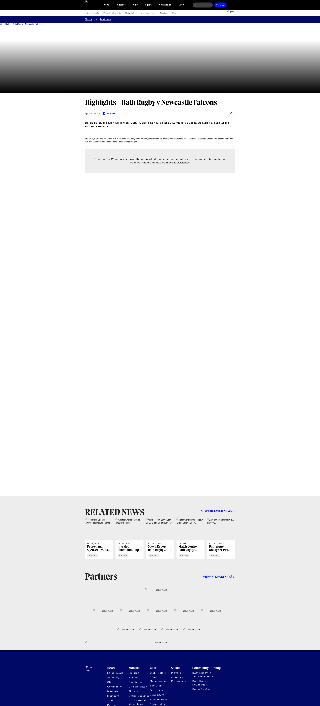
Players (176, 673)
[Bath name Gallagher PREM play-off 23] (221, 538)
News (88, 19)
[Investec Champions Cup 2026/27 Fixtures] (130, 538)
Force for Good (202, 689)
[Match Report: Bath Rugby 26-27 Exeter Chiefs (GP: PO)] (160, 538)
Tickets (133, 691)
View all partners (217, 576)
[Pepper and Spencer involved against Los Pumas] (99, 538)
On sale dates (138, 686)
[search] (196, 5)
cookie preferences (179, 162)
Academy (113, 677)
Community (114, 686)
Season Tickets (160, 699)
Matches (105, 19)
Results (134, 677)
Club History (158, 673)
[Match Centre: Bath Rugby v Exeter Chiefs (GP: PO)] (190, 538)
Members (113, 696)
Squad (175, 668)
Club (110, 682)
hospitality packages (128, 142)
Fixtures (134, 673)
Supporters (157, 695)
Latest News (115, 673)
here (227, 139)
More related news (216, 511)
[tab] (106, 5)
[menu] (231, 5)
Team (110, 700)
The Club (156, 685)
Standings (135, 682)
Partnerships (158, 704)
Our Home (156, 690)
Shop (217, 668)
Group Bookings (139, 696)
